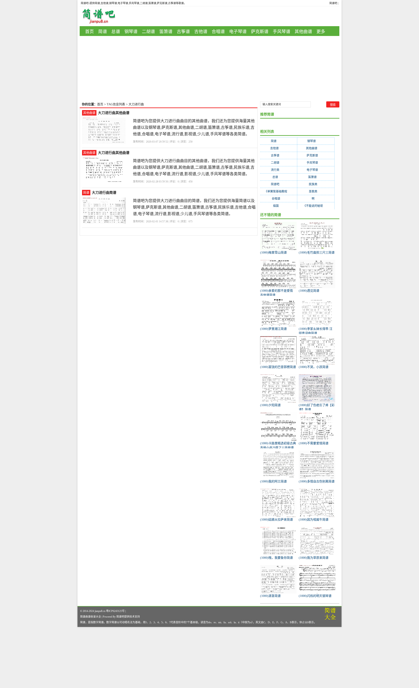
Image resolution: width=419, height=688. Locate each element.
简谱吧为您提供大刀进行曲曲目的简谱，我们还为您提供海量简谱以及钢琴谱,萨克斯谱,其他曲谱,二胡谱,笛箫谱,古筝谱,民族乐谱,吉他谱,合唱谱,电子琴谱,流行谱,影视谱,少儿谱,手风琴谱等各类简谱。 (194, 207)
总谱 (115, 31)
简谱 (102, 31)
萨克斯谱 (259, 31)
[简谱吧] (102, 16)
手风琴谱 (281, 31)
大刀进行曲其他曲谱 (113, 113)
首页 (89, 31)
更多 (320, 31)
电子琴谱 (238, 31)
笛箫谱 (165, 31)
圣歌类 (316, 191)
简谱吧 (333, 3)
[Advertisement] (209, 68)
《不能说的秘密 (315, 205)
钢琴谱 (130, 31)
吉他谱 (200, 31)
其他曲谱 (303, 31)
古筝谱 (183, 31)
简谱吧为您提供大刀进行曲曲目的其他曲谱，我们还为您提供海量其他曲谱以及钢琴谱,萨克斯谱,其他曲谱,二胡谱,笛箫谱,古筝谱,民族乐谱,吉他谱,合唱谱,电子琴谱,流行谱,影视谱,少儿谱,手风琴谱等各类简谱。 (194, 127)
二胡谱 (148, 31)
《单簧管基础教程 (278, 191)
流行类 (278, 169)
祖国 (278, 205)
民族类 (316, 184)
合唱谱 (218, 31)
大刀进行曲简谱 (104, 192)
